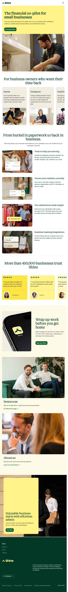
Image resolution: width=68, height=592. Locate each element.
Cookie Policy (28, 585)
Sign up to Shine (41, 343)
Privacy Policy (18, 585)
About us (4, 547)
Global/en (8, 576)
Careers (4, 552)
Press (3, 550)
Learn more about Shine (11, 465)
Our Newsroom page (10, 409)
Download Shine (10, 29)
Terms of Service (7, 585)
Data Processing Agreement (42, 585)
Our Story (10, 530)
